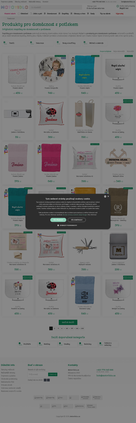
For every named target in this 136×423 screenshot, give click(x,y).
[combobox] (105, 196)
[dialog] (68, 211)
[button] (68, 225)
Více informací (92, 214)
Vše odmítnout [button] (76, 220)
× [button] (108, 196)
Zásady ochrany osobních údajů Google (75, 214)
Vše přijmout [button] (58, 220)
